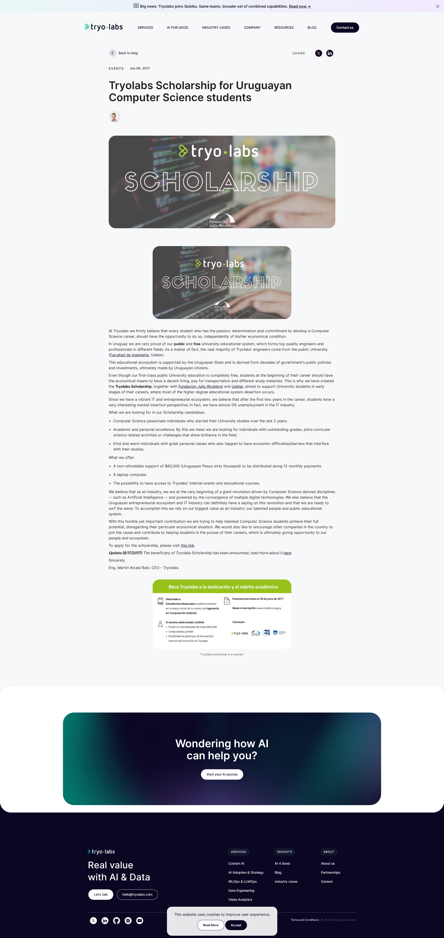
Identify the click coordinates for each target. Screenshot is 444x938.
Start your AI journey (222, 774)
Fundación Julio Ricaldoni (201, 386)
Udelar (237, 386)
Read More (211, 925)
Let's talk (101, 894)
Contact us (345, 27)
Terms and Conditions (305, 920)
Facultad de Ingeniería (129, 355)
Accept (236, 925)
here (287, 552)
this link (187, 545)
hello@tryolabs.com (137, 894)
